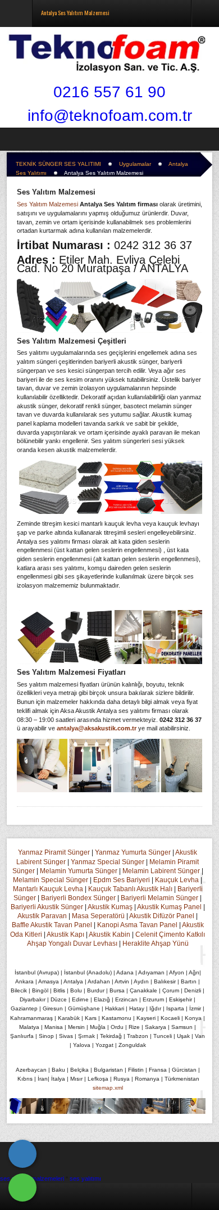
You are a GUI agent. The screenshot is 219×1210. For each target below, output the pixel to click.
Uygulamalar (135, 164)
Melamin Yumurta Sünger (78, 871)
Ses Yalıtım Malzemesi (56, 192)
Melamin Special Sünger (50, 880)
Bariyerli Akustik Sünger (47, 907)
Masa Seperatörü (98, 916)
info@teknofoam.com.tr (110, 115)
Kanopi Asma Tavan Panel (137, 925)
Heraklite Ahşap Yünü (155, 943)
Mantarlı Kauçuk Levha (48, 889)
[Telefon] (22, 1154)
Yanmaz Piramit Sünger (54, 852)
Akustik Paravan (42, 916)
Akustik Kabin (109, 934)
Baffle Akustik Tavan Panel (52, 925)
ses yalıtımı (85, 1178)
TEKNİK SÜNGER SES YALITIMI (58, 164)
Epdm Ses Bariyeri (121, 880)
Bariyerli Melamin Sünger (159, 898)
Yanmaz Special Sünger (107, 862)
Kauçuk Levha (177, 880)
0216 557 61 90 (109, 92)
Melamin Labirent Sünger (161, 871)
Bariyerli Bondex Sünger (78, 898)
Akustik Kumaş (110, 907)
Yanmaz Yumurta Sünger (133, 852)
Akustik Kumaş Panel (169, 907)
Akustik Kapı (65, 934)
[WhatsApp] (22, 1187)
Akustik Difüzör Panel (161, 916)
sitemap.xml (108, 1088)
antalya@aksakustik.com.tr (96, 728)
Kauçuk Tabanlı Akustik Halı (130, 889)
